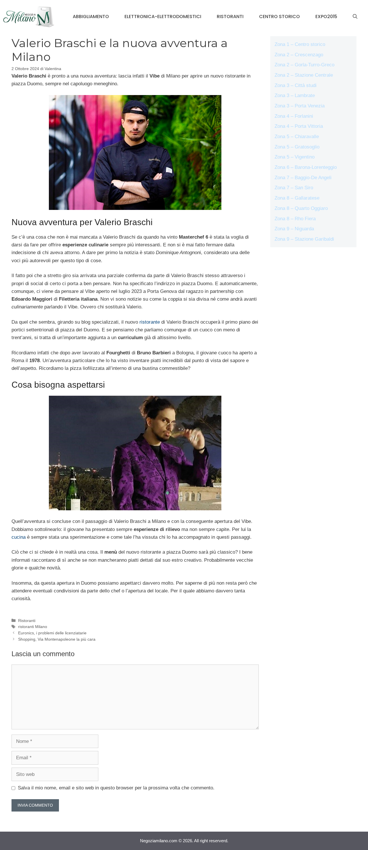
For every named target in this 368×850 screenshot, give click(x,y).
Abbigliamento (91, 16)
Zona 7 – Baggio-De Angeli (303, 177)
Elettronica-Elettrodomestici (162, 16)
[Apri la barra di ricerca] (355, 16)
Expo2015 (326, 16)
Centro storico (279, 16)
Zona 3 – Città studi (296, 85)
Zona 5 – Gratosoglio (297, 147)
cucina (19, 537)
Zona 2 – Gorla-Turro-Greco (304, 64)
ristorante (149, 322)
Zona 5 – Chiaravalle (297, 136)
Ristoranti (230, 16)
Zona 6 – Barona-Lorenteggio (306, 167)
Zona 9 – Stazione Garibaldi (304, 239)
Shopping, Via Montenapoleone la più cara (56, 639)
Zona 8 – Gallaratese (297, 198)
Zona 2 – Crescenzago (299, 54)
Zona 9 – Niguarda (294, 228)
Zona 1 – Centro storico (300, 44)
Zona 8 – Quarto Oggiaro (301, 208)
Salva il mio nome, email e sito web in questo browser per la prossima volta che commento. (116, 788)
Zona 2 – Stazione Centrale (304, 75)
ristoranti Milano (32, 626)
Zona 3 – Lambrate (295, 95)
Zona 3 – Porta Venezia (300, 106)
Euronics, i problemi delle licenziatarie (52, 633)
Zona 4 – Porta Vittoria (299, 126)
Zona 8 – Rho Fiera (295, 218)
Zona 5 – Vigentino (295, 157)
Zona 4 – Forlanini (294, 116)
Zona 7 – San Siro (294, 187)
